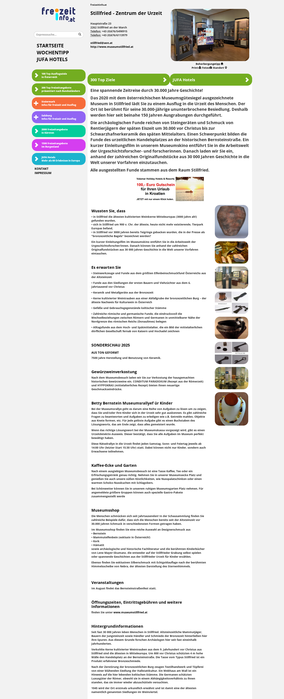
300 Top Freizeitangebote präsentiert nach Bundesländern (61, 89)
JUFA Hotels (52, 59)
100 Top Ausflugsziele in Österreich (54, 76)
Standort (218, 67)
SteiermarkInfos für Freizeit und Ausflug (59, 103)
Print (195, 67)
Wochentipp (53, 52)
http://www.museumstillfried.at (111, 47)
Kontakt (41, 169)
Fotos (205, 67)
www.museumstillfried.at (130, 612)
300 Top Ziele (102, 80)
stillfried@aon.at (101, 43)
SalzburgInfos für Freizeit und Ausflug (59, 117)
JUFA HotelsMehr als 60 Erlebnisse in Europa (61, 159)
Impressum (43, 173)
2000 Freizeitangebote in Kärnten (55, 131)
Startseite (50, 46)
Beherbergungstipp (208, 63)
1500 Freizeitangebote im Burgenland (55, 145)
